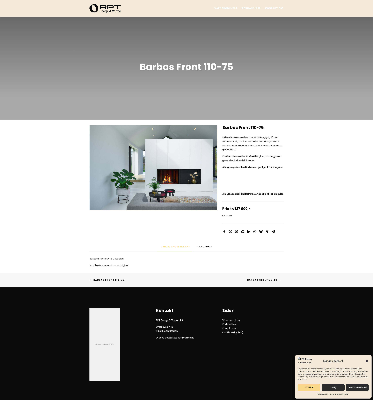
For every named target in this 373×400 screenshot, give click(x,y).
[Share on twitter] (230, 232)
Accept (309, 387)
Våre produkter (225, 8)
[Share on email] (273, 232)
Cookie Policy (322, 394)
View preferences (357, 387)
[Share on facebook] (224, 232)
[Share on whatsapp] (255, 232)
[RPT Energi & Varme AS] (105, 8)
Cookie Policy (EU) (232, 332)
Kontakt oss (274, 8)
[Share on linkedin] (249, 232)
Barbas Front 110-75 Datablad (106, 258)
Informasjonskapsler (339, 394)
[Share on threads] (236, 232)
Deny (333, 387)
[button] (367, 360)
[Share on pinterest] (243, 232)
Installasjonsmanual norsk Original (108, 265)
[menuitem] (226, 8)
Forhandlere (251, 8)
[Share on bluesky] (261, 232)
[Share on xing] (267, 232)
